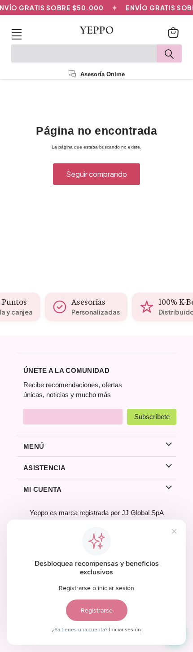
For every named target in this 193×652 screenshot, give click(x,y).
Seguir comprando (96, 174)
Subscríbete (152, 416)
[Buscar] (169, 53)
